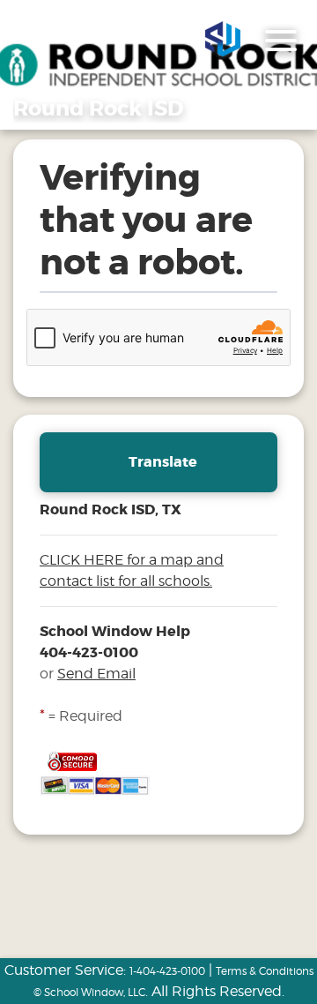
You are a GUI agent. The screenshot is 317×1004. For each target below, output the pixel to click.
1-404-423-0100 (167, 971)
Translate (163, 462)
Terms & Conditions (264, 971)
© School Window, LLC (89, 992)
